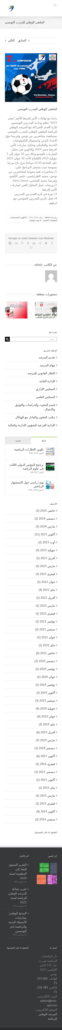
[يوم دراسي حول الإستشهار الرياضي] (50, 483)
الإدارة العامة (47, 381)
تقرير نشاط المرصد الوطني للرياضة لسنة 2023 (17, 895)
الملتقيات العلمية (50, 220)
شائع (44, 440)
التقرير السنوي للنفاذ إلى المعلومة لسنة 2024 (18, 871)
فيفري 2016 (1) (45, 764)
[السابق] (7, 309)
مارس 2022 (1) (45, 605)
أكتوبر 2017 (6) (45, 756)
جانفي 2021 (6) (45, 653)
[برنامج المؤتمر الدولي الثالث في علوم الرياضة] (50, 465)
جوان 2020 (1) (46, 677)
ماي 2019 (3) (47, 724)
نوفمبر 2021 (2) (45, 621)
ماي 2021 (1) (47, 645)
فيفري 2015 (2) (45, 803)
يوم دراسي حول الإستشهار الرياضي (27, 484)
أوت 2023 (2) (46, 542)
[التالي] (54, 309)
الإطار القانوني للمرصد (41, 373)
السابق (22, 40)
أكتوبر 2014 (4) (45, 811)
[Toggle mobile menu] (55, 5)
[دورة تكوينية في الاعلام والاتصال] (52, 879)
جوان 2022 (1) (46, 582)
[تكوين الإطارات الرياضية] (50, 450)
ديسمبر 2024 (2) (45, 518)
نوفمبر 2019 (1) (45, 685)
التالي (11, 40)
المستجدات (15, 217)
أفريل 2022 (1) (45, 598)
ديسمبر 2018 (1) (45, 748)
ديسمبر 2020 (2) (45, 661)
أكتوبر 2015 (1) (45, 780)
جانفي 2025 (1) (45, 510)
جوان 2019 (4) (46, 716)
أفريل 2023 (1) (45, 558)
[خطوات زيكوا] (53, 868)
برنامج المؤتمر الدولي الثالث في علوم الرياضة (26, 466)
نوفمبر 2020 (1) (45, 669)
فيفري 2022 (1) (45, 613)
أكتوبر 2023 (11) (45, 534)
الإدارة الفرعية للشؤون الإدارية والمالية (31, 425)
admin (47, 217)
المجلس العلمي (45, 397)
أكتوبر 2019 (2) (45, 693)
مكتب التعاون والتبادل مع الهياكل (35, 417)
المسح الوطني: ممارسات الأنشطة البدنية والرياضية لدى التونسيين (17, 922)
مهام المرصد (47, 365)
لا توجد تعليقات (35, 220)
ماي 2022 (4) (47, 590)
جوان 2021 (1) (46, 637)
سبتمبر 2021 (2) (45, 629)
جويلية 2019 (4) (45, 708)
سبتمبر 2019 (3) (45, 700)
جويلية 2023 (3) (45, 550)
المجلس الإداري (45, 389)
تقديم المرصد (47, 357)
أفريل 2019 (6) (45, 732)
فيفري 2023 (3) (45, 574)
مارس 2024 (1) (45, 526)
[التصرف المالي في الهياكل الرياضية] (41, 879)
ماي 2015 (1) (47, 788)
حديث (18, 440)
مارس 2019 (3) (45, 740)
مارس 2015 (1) (45, 795)
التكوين (23, 217)
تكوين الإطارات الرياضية (29, 449)
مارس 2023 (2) (45, 566)
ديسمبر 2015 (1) (45, 772)
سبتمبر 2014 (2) (45, 819)
